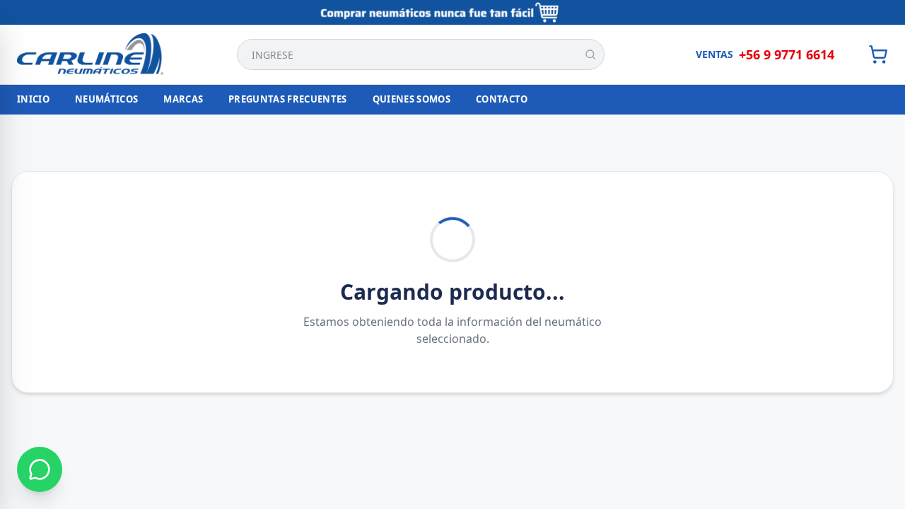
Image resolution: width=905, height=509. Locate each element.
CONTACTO (502, 99)
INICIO (33, 99)
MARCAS (183, 99)
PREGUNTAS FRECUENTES (287, 99)
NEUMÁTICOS (106, 99)
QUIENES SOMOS (411, 99)
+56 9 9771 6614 (786, 54)
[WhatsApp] (39, 469)
